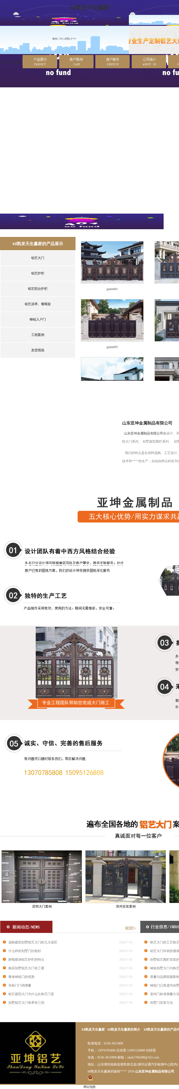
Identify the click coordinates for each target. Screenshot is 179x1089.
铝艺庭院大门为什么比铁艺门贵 (31, 994)
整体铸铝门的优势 (21, 977)
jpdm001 (112, 289)
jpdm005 (112, 347)
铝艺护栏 (37, 273)
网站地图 (89, 1087)
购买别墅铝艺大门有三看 (26, 968)
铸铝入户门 (38, 319)
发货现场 (37, 350)
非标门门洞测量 (19, 985)
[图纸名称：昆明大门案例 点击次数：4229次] (41, 902)
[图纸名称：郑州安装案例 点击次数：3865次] (125, 902)
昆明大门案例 (42, 906)
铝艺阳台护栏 (38, 288)
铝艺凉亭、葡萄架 (38, 304)
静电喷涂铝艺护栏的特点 (26, 959)
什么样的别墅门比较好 (24, 951)
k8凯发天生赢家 (10, 62)
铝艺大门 (37, 258)
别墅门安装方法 (161, 1002)
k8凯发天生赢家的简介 (123, 1029)
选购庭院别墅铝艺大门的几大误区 (32, 942)
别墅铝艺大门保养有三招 (26, 1002)
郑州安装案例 (126, 906)
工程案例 (37, 335)
